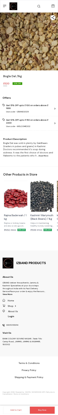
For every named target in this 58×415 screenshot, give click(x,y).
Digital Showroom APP (35, 392)
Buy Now (42, 410)
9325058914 (12, 325)
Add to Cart (15, 410)
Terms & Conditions (21, 394)
